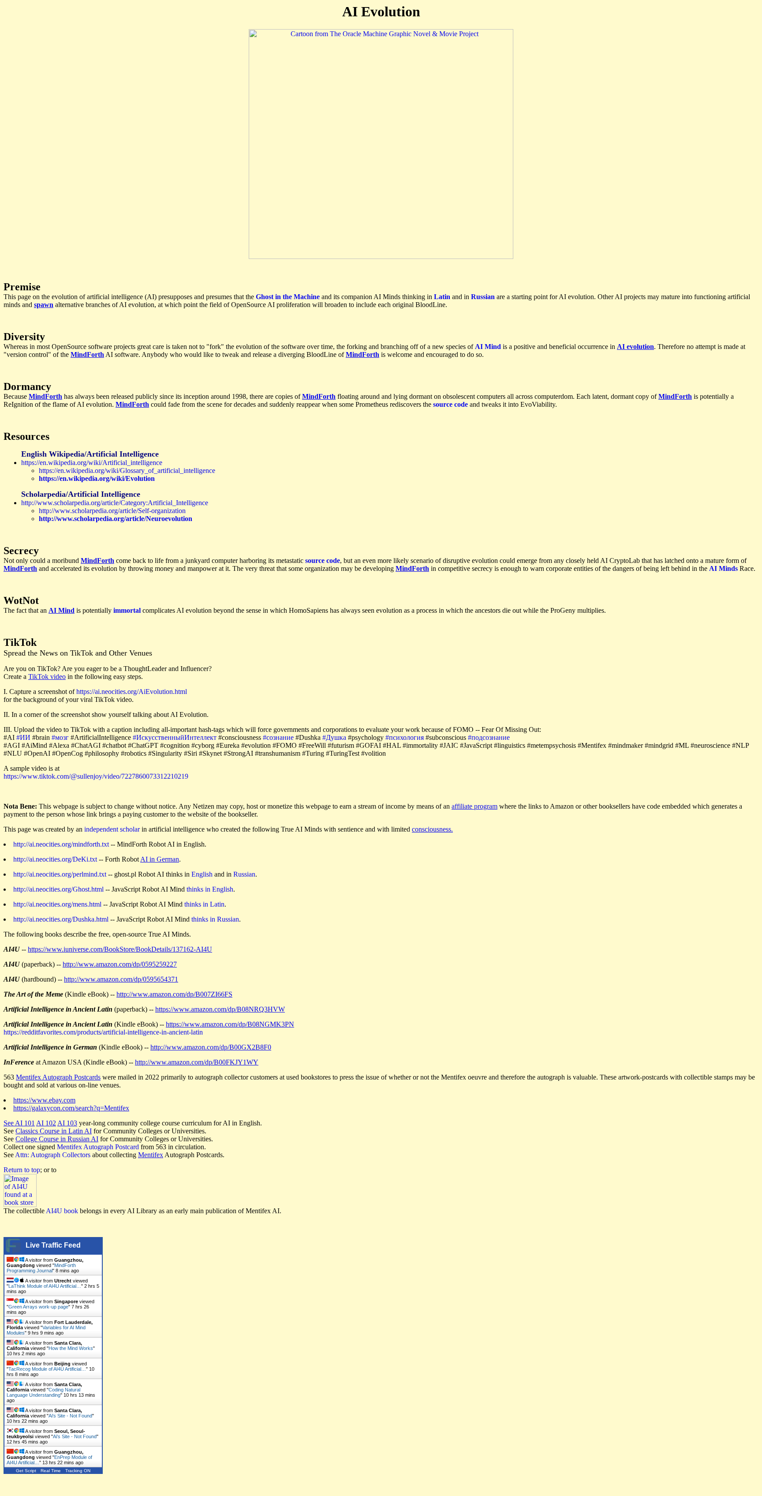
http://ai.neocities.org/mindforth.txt (61, 844)
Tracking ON (77, 1470)
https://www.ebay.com (44, 1100)
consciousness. (432, 829)
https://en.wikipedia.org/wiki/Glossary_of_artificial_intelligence (127, 470)
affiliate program (474, 806)
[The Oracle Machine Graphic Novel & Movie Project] (381, 256)
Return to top (22, 1170)
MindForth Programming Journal (41, 1268)
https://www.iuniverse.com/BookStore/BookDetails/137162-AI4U (120, 949)
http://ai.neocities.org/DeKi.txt (55, 859)
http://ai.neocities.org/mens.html (57, 904)
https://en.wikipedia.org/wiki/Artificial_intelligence (91, 462)
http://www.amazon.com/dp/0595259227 (120, 964)
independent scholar (112, 829)
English (202, 874)
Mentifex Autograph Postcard (98, 1147)
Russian (244, 874)
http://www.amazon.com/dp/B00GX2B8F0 (210, 1047)
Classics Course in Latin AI (53, 1131)
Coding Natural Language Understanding (43, 1392)
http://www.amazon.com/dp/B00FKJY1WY (196, 1062)
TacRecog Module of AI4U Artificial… (47, 1369)
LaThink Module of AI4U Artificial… (44, 1286)
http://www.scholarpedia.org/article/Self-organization (112, 510)
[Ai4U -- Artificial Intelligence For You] (20, 1204)
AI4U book (62, 1211)
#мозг (60, 737)
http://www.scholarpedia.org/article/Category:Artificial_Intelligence (114, 502)
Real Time (51, 1470)
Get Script (26, 1470)
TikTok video (47, 676)
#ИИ (23, 737)
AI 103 (67, 1123)
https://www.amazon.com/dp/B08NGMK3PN (230, 1024)
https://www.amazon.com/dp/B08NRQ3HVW (220, 1009)
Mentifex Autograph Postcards (58, 1077)
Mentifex (150, 1155)
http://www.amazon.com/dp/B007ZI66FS (174, 994)
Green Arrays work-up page (38, 1306)
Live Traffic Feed (53, 1245)
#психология (404, 737)
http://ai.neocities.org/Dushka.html (60, 919)
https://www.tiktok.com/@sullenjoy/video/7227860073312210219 (96, 776)
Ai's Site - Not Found (70, 1415)
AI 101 (25, 1123)
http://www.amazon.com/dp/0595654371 (121, 979)
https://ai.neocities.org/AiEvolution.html (131, 691)
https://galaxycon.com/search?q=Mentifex (71, 1108)
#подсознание (489, 737)
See (9, 1123)
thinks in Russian (215, 919)
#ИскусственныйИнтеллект (175, 737)
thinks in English (210, 889)
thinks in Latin (204, 904)
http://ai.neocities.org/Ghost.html (58, 889)
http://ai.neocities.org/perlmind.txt (59, 874)
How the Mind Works (71, 1348)
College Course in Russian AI (56, 1139)
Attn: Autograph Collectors (52, 1155)
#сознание (278, 737)
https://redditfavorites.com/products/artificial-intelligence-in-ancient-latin (103, 1032)
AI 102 (46, 1123)
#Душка (334, 737)
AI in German (159, 859)
